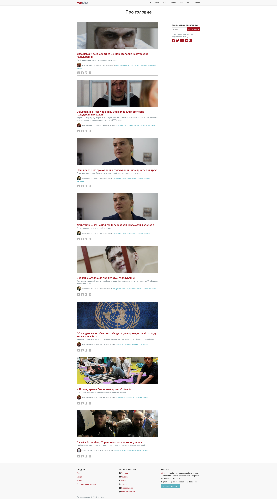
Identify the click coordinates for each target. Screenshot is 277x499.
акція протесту (120, 397)
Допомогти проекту (171, 486)
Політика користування (86, 484)
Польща (145, 397)
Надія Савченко (132, 178)
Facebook (125, 473)
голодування (124, 65)
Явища (79, 480)
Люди (79, 473)
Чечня (153, 125)
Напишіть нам (127, 488)
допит (124, 178)
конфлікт (135, 344)
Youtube (124, 477)
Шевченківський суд (149, 289)
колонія (136, 125)
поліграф (147, 178)
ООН (140, 344)
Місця (79, 477)
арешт (117, 65)
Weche (163, 473)
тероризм (143, 65)
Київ (123, 289)
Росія (131, 65)
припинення (80, 181)
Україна (145, 344)
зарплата (139, 397)
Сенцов (136, 65)
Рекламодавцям (128, 491)
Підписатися (193, 29)
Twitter (123, 480)
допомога (128, 344)
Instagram (125, 484)
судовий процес (145, 125)
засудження (129, 125)
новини (140, 178)
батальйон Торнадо (120, 450)
